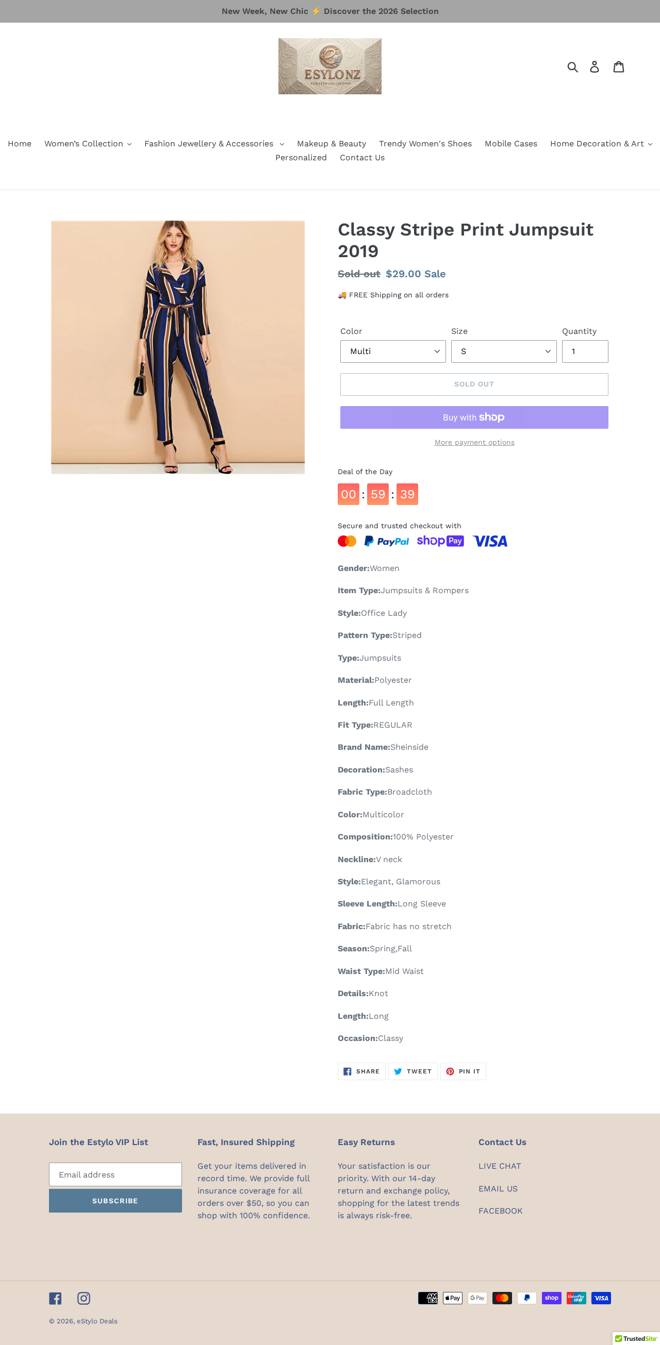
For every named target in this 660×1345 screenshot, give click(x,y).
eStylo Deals (97, 1321)
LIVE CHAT (499, 1166)
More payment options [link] (475, 442)
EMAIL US (498, 1188)
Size (459, 331)
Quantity (579, 331)
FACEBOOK (500, 1211)
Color (351, 331)
